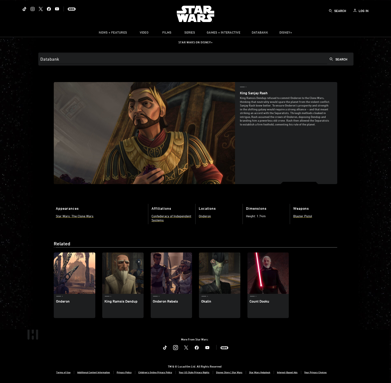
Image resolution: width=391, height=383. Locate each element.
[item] (113, 33)
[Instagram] (33, 9)
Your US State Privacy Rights (194, 372)
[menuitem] (144, 33)
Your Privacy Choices (315, 372)
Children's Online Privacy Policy (155, 372)
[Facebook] (49, 9)
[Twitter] (41, 9)
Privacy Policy (124, 372)
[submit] (330, 11)
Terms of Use (63, 372)
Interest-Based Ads (287, 372)
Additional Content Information (93, 372)
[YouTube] (57, 9)
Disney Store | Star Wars (229, 372)
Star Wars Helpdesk (259, 372)
